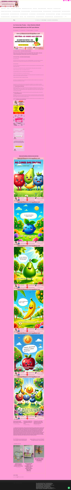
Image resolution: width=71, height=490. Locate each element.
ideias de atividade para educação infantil (22, 433)
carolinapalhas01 (16, 30)
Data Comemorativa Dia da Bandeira (48, 484)
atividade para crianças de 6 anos (27, 429)
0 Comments (36, 30)
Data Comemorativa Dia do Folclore (39, 484)
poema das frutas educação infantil (17, 434)
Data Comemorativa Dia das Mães (49, 483)
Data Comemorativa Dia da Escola (51, 488)
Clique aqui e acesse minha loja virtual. (21, 99)
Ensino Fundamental (45, 488)
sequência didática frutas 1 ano (37, 434)
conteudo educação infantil (16, 431)
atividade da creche (27, 428)
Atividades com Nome (52, 487)
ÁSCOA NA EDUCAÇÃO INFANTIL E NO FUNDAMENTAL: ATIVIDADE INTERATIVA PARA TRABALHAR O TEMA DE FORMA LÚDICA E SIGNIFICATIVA (29, 467)
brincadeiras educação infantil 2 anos (28, 430)
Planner (44, 483)
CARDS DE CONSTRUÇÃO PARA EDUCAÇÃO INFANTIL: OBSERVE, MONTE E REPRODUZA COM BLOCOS (17, 422)
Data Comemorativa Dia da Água (39, 486)
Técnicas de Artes (47, 487)
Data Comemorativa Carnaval (39, 488)
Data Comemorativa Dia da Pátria (39, 484)
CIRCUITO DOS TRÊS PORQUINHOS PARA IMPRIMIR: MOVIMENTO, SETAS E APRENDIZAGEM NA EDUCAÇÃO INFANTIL (28, 422)
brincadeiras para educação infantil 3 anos (38, 430)
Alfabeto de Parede (50, 488)
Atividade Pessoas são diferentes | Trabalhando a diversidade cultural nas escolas (18, 464)
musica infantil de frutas (30, 433)
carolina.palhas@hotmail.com (18, 93)
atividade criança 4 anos (21, 428)
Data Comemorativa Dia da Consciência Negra (49, 485)
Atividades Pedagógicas (30, 30)
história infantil (15, 433)
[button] (69, 488)
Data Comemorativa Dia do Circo (46, 486)
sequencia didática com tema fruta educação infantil (28, 434)
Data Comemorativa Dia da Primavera (40, 485)
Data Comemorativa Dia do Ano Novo (46, 485)
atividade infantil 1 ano (20, 429)
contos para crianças (22, 431)
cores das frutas (27, 431)
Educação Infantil (41, 488)
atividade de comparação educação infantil (34, 428)
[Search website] (64, 16)
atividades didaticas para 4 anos (34, 429)
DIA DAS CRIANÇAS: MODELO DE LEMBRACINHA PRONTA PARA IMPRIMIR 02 (39, 459)
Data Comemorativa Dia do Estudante (47, 484)
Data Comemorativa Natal (38, 485)
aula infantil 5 (22, 430)
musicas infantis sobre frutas (36, 433)
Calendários (37, 488)
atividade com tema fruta (37, 427)
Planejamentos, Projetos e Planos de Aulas (40, 487)
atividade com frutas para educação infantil (29, 427)
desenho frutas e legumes (39, 431)
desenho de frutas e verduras (32, 431)
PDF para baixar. (41, 433)
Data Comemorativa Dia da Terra (39, 483)
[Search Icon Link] (66, 16)
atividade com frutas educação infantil (19, 427)
